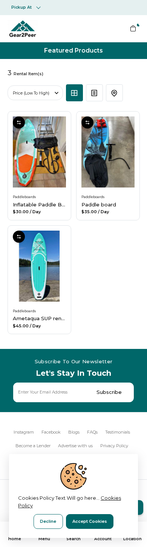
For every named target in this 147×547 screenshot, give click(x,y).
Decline (48, 521)
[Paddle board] (108, 151)
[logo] (23, 28)
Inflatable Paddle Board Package (55, 204)
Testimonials (117, 432)
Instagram (24, 432)
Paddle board (98, 204)
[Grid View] (74, 92)
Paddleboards (24, 197)
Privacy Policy (114, 445)
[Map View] (114, 92)
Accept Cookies (89, 521)
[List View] (94, 92)
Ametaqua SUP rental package (52, 318)
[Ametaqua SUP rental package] (39, 266)
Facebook (51, 432)
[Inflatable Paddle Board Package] (39, 151)
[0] (133, 28)
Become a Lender (33, 445)
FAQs (92, 432)
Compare (19, 122)
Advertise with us (75, 445)
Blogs (74, 432)
